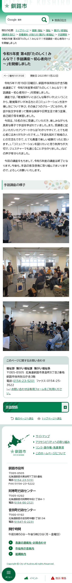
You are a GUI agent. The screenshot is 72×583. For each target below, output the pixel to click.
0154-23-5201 (24, 381)
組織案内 (20, 554)
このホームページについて (51, 453)
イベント (34, 578)
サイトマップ (43, 436)
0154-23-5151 (24, 480)
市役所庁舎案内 (24, 548)
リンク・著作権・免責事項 (50, 447)
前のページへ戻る (24, 418)
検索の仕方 (60, 20)
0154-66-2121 (24, 502)
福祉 (48, 30)
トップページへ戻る (52, 418)
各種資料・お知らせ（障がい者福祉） (36, 34)
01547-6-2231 (24, 522)
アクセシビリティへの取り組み (53, 442)
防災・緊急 (61, 578)
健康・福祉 (37, 30)
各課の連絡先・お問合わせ (30, 542)
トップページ (22, 30)
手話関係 (62, 34)
